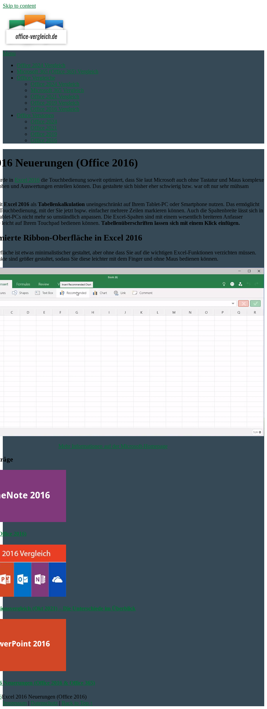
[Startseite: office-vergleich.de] (36, 47)
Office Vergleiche (36, 78)
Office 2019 (44, 134)
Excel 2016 (27, 180)
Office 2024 (44, 121)
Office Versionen (35, 115)
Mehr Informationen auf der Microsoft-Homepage (113, 446)
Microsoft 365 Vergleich (57, 90)
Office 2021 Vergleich (55, 96)
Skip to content (19, 6)
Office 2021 (44, 128)
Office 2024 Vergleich (41, 65)
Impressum (15, 703)
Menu (9, 53)
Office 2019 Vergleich (55, 103)
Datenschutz (44, 703)
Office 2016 (44, 140)
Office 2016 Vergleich (55, 109)
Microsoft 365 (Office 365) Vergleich (57, 71)
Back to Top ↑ (77, 703)
